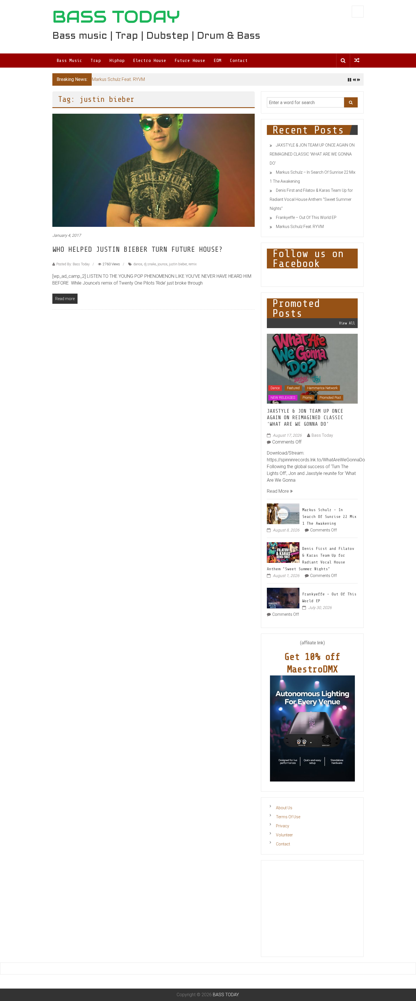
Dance (275, 388)
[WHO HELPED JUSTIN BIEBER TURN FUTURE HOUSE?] (153, 170)
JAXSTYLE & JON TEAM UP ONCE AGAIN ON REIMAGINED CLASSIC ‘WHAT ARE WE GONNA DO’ (312, 154)
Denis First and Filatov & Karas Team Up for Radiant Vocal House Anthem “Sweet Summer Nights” (311, 199)
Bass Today (322, 435)
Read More (278, 491)
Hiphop (117, 60)
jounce (162, 264)
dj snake (150, 264)
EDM (217, 60)
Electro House (149, 60)
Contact (239, 60)
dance (137, 264)
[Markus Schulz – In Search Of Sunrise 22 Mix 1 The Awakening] (283, 513)
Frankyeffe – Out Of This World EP (306, 217)
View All (347, 323)
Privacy (282, 826)
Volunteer (284, 835)
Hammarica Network (322, 388)
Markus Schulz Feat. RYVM (118, 79)
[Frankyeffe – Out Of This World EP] (283, 597)
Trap (96, 60)
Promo (307, 398)
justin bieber (178, 264)
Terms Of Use (288, 817)
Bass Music (69, 60)
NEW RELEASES (283, 398)
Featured (293, 388)
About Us (284, 808)
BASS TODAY (116, 16)
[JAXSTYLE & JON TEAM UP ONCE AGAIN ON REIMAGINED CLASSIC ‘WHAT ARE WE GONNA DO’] (312, 368)
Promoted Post (330, 398)
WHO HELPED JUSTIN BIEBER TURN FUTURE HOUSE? (137, 249)
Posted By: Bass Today (73, 264)
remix (192, 264)
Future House (190, 60)
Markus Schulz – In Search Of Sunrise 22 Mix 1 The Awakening (329, 517)
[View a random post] (356, 60)
